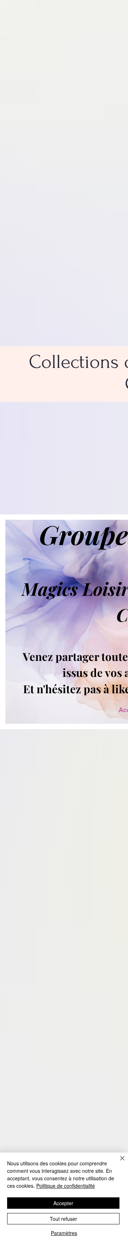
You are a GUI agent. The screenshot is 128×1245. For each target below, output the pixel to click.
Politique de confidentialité (65, 1185)
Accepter (63, 1203)
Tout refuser (63, 1218)
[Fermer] (118, 1162)
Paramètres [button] (64, 1232)
